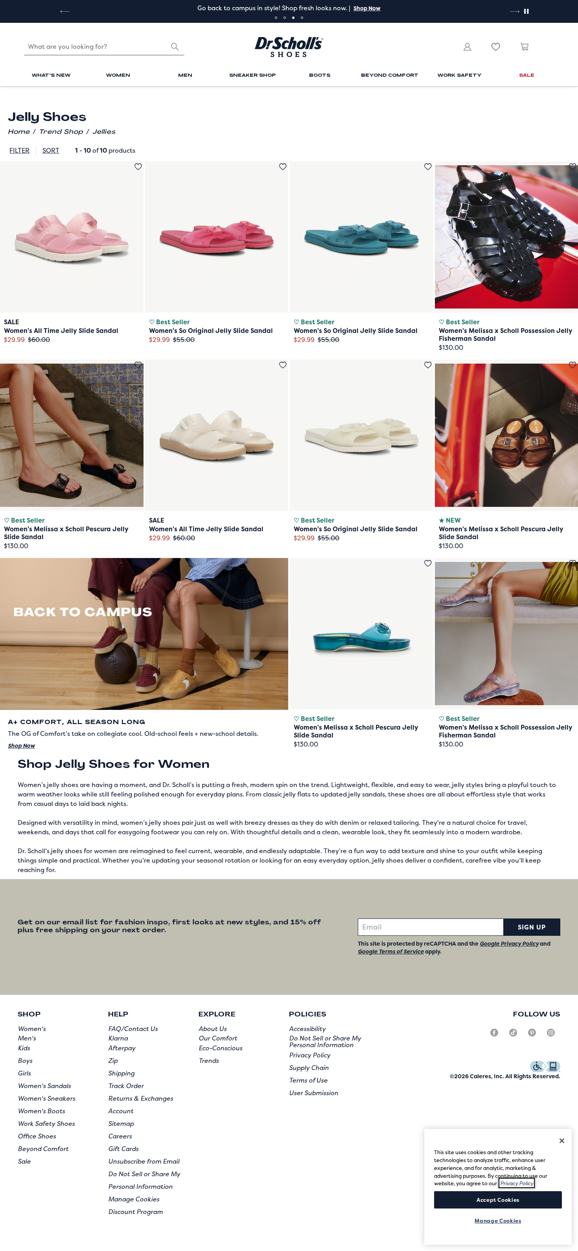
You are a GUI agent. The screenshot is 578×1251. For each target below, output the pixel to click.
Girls (24, 1073)
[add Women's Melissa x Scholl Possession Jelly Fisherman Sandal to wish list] (572, 166)
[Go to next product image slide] (138, 229)
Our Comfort (218, 1038)
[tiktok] (513, 1035)
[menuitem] (51, 76)
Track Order (126, 1085)
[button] (366, 8)
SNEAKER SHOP (252, 75)
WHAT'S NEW (51, 75)
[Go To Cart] (524, 46)
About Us (212, 1028)
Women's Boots (41, 1111)
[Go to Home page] (289, 47)
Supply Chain (309, 1067)
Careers (120, 1136)
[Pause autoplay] (526, 11)
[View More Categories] (550, 105)
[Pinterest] (532, 1035)
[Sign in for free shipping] (467, 47)
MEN (185, 75)
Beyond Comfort (43, 1148)
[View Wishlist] (496, 47)
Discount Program (135, 1211)
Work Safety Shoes (46, 1123)
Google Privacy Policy (509, 943)
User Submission (313, 1092)
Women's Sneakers (46, 1098)
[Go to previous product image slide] (5, 229)
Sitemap (121, 1123)
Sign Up (532, 927)
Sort (50, 150)
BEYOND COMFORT (389, 75)
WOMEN (118, 75)
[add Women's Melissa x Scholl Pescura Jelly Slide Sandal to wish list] (138, 365)
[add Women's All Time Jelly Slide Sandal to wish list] (138, 166)
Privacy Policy (309, 1055)
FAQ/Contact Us (133, 1028)
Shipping (121, 1073)
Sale (24, 1161)
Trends (209, 1060)
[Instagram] (551, 1035)
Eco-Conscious (220, 1048)
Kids (24, 1048)
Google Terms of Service (391, 951)
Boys (25, 1060)
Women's (32, 1028)
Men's (27, 1038)
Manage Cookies (133, 1199)
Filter (19, 150)
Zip (113, 1060)
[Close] (562, 1140)
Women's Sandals (44, 1085)
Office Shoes (37, 1136)
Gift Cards (123, 1148)
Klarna (118, 1038)
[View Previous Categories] (27, 105)
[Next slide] (514, 11)
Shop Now (367, 8)
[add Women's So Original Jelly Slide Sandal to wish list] (283, 166)
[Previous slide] (64, 11)
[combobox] (104, 46)
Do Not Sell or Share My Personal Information (325, 1042)
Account (120, 1111)
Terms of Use (308, 1080)
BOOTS (319, 75)
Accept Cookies (498, 1199)
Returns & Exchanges (140, 1098)
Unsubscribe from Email (143, 1161)
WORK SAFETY (460, 75)
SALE (526, 75)
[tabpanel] (289, 8)
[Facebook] (494, 1035)
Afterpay (121, 1048)
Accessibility (307, 1028)
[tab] (276, 18)
